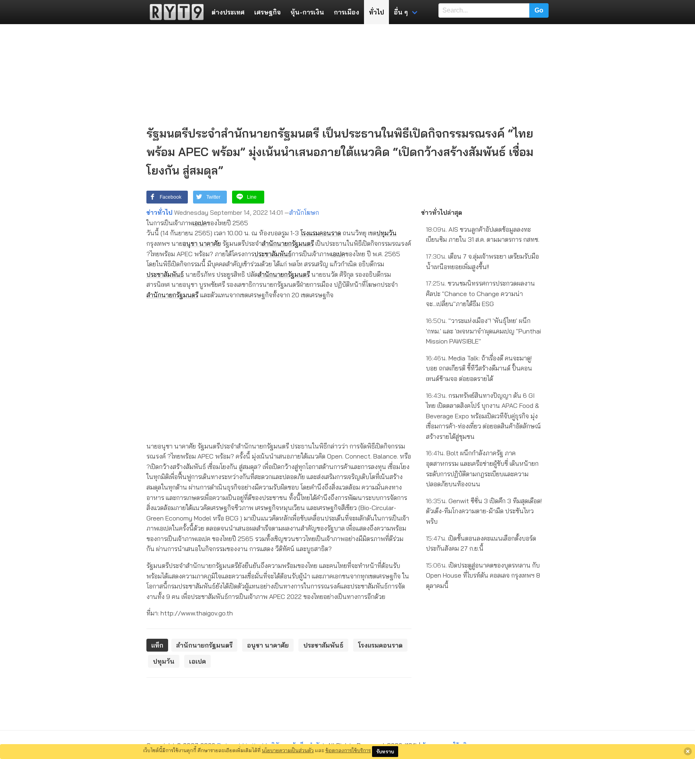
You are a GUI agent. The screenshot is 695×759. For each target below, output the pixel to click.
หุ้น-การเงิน (307, 12)
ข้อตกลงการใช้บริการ (348, 750)
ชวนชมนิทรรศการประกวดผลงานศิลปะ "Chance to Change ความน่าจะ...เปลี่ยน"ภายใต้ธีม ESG (480, 293)
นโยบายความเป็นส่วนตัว (288, 750)
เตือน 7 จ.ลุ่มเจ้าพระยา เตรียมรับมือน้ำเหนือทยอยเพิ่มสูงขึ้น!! (482, 261)
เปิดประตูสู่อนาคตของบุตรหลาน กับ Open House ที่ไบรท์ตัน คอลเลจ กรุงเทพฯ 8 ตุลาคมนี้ (483, 575)
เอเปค (200, 223)
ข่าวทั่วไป (159, 212)
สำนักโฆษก (304, 212)
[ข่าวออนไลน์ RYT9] (174, 12)
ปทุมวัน (386, 233)
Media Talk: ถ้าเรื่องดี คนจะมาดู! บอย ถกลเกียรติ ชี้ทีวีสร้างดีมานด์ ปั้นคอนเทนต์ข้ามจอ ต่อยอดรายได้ (479, 368)
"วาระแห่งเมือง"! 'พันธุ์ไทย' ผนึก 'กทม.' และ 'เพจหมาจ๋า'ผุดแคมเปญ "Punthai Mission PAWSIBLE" (483, 331)
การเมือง (346, 12)
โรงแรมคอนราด (320, 233)
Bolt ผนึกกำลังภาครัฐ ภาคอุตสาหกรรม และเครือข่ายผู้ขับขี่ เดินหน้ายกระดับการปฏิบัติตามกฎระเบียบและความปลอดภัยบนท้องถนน (482, 468)
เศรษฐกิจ (267, 12)
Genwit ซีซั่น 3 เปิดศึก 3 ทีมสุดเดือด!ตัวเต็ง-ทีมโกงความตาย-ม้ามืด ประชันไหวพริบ (484, 511)
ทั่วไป (376, 12)
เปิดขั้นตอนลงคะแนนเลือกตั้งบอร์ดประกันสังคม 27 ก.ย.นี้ (481, 543)
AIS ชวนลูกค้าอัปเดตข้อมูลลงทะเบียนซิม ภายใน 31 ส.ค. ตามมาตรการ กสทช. (482, 234)
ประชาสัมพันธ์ (273, 254)
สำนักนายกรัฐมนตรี (288, 243)
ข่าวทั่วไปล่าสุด (441, 212)
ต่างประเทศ (228, 12)
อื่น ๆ (401, 12)
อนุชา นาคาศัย (202, 243)
